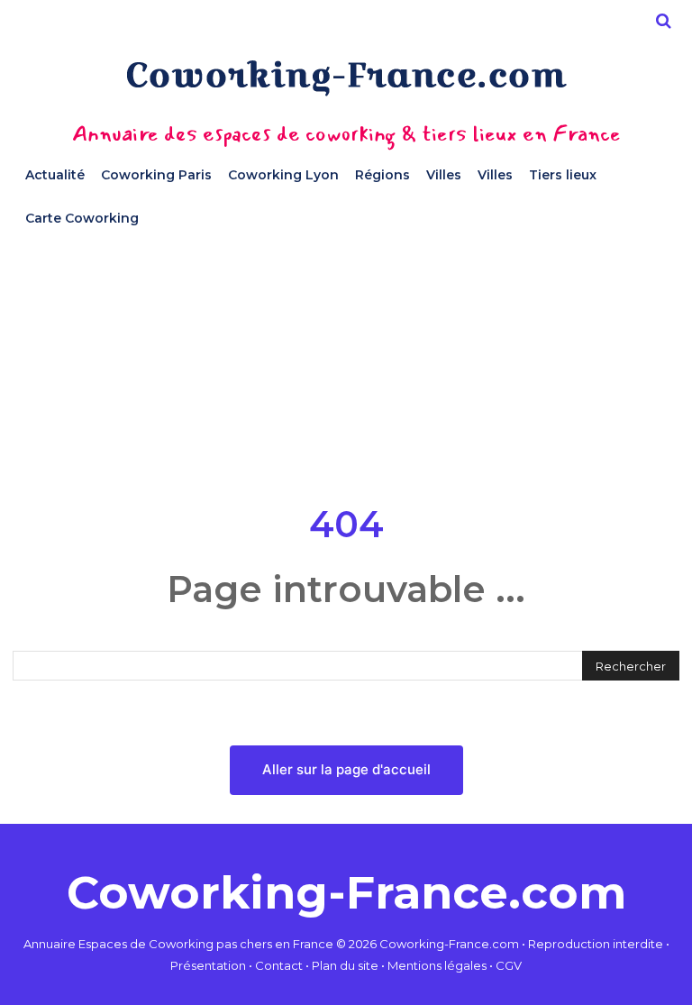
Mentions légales (437, 965)
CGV (509, 965)
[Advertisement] (346, 366)
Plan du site (345, 965)
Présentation (208, 965)
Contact (279, 965)
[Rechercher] (663, 21)
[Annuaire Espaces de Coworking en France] (346, 77)
